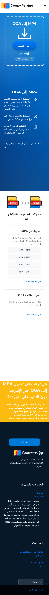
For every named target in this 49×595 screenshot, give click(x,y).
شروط (40, 493)
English (36, 582)
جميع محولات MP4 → (32, 281)
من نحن (39, 555)
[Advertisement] (24, 351)
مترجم (40, 565)
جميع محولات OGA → (32, 314)
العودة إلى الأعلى (35, 590)
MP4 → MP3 (24, 257)
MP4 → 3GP (24, 272)
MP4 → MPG (24, 250)
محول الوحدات (36, 562)
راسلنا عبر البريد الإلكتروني (31, 552)
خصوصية (39, 496)
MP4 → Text (24, 264)
